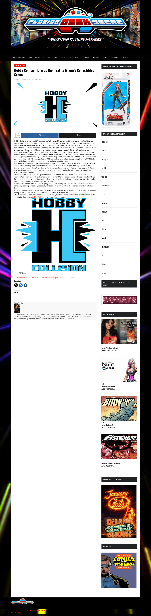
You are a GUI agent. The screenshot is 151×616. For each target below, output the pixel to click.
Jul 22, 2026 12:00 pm (108, 427)
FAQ (76, 57)
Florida (21, 277)
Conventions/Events (36, 57)
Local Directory (19, 57)
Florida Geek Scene (37, 610)
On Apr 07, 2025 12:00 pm (22, 79)
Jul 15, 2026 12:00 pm (108, 466)
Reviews (115, 57)
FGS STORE (125, 57)
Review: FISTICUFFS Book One (110, 463)
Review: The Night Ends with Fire (111, 348)
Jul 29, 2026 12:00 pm (108, 389)
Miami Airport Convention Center (61, 277)
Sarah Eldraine (39, 79)
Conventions (20, 65)
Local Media (52, 57)
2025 (16, 277)
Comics (105, 57)
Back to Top (15, 613)
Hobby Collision (38, 197)
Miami (44, 277)
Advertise (85, 57)
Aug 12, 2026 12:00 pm (108, 350)
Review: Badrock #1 (107, 425)
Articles (96, 57)
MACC (39, 277)
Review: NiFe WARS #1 (108, 386)
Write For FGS (66, 57)
